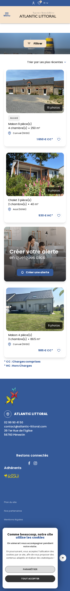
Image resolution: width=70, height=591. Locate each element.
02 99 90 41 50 (13, 422)
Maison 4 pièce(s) (24, 337)
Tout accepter (30, 578)
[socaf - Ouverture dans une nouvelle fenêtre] (12, 476)
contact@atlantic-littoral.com (25, 426)
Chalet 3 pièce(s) (23, 202)
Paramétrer (30, 569)
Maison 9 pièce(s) (24, 126)
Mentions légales (13, 519)
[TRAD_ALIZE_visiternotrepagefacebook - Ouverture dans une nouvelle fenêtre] (29, 463)
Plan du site (10, 502)
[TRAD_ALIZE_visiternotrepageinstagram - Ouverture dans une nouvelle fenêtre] (35, 463)
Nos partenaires (13, 510)
